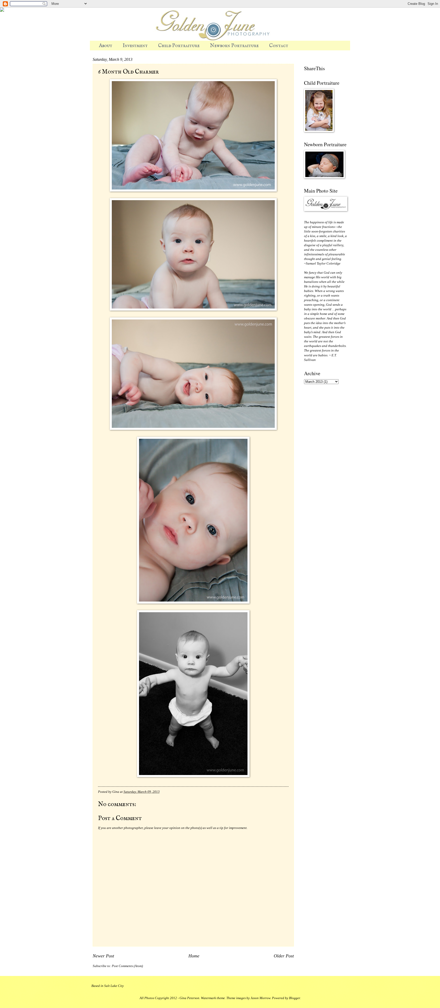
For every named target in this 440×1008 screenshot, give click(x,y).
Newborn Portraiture (234, 45)
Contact (278, 45)
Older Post (284, 955)
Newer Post (103, 955)
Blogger (294, 998)
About (105, 45)
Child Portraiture (179, 45)
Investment (135, 45)
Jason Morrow (260, 998)
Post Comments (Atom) (127, 966)
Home (193, 955)
